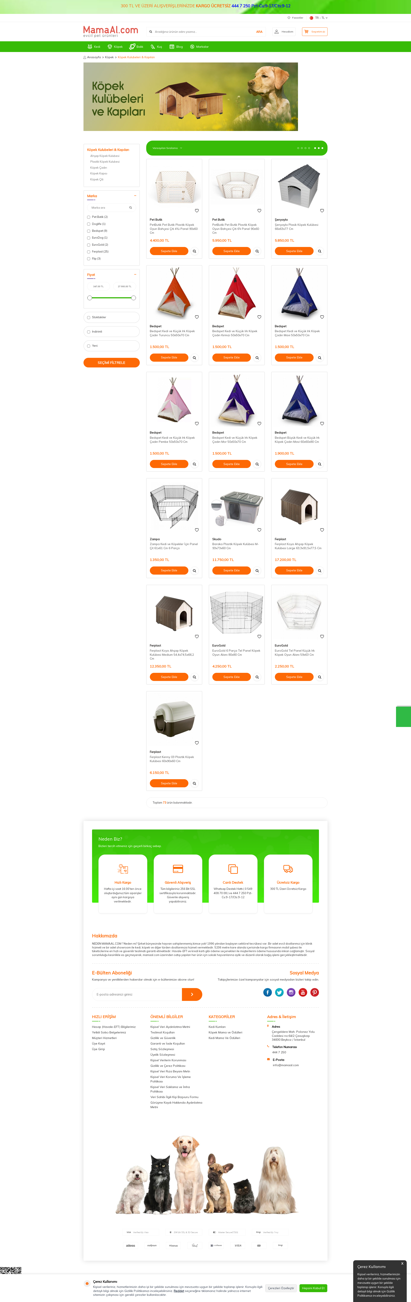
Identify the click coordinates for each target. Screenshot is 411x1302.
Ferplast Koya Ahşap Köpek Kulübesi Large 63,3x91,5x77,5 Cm (298, 546)
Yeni (94, 345)
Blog (179, 47)
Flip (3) (96, 258)
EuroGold (218, 645)
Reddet (179, 1291)
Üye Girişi (98, 1049)
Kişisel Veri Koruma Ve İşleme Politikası (170, 1079)
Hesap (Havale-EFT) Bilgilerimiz (114, 1027)
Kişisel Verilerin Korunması (168, 1060)
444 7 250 (279, 1052)
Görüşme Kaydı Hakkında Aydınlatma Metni (176, 1105)
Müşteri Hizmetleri (104, 1038)
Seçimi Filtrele (111, 362)
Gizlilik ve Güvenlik (163, 1038)
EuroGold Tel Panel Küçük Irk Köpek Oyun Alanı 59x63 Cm (295, 653)
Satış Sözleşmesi (162, 1049)
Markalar (202, 47)
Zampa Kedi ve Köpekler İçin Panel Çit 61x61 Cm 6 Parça (174, 546)
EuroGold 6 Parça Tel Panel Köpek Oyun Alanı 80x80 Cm (236, 653)
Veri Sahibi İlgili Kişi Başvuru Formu (174, 1097)
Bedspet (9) (99, 230)
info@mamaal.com (286, 1065)
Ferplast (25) (100, 251)
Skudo (216, 539)
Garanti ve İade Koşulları (167, 1043)
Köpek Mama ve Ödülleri (225, 1032)
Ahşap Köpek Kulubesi (104, 156)
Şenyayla (281, 219)
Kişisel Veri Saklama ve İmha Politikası (170, 1089)
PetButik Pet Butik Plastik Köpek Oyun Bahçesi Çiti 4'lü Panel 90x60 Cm (174, 229)
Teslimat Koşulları (162, 1032)
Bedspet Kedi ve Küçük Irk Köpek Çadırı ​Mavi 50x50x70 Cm (297, 333)
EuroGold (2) (99, 244)
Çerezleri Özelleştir (281, 1288)
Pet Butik (156, 219)
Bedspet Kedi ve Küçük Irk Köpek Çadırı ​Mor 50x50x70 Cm (234, 440)
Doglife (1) (98, 224)
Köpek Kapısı (98, 173)
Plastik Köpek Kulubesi (105, 161)
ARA (259, 32)
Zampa (155, 539)
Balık (140, 47)
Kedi (97, 47)
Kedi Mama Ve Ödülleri (224, 1038)
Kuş (159, 47)
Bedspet (155, 326)
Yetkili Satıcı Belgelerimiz (109, 1032)
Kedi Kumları (217, 1027)
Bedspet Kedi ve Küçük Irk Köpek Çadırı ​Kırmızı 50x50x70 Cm (234, 333)
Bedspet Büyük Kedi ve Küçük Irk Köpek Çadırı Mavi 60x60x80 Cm (297, 440)
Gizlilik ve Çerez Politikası (167, 1066)
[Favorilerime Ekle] (197, 210)
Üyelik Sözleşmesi (162, 1055)
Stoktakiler (98, 317)
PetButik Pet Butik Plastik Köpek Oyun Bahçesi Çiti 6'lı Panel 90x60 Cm (235, 229)
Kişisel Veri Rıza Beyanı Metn (170, 1071)
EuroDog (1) (99, 237)
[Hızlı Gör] (195, 251)
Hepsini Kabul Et (313, 1288)
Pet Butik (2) (99, 216)
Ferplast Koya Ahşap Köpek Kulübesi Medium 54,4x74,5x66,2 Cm (172, 655)
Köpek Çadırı (98, 167)
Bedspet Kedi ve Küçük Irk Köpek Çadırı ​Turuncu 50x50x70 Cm (172, 333)
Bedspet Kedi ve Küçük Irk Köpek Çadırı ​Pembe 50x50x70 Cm (172, 440)
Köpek (118, 47)
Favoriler (297, 17)
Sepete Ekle (169, 251)
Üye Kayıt (98, 1043)
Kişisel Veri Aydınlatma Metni (170, 1027)
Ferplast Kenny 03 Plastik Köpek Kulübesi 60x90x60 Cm (172, 759)
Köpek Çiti (96, 179)
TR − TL (320, 17)
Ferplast (280, 539)
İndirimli (96, 331)
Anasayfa (94, 57)
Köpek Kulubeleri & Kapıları (108, 149)
